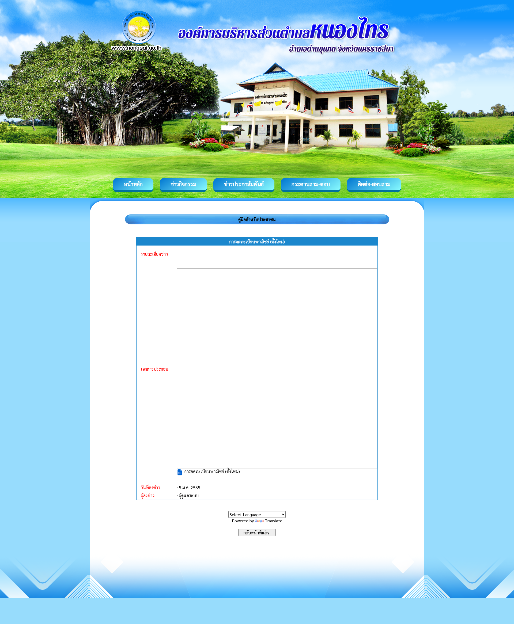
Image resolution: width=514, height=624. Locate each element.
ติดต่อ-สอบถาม (374, 184)
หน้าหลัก (133, 184)
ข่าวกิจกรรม (183, 184)
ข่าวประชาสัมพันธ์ (244, 184)
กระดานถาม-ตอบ (311, 184)
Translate (273, 520)
